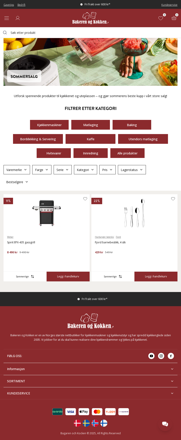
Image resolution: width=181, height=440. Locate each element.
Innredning (90, 153)
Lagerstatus (129, 170)
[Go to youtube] (151, 356)
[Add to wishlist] (85, 198)
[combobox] (90, 32)
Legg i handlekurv (68, 276)
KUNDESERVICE (18, 393)
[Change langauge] (77, 423)
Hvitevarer (53, 153)
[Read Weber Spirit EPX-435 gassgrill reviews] (12, 259)
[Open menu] (6, 18)
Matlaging (90, 125)
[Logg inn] (17, 18)
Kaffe (90, 139)
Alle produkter (127, 153)
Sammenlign (22, 276)
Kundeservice (169, 5)
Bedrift (21, 5)
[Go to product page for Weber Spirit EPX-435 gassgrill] (47, 213)
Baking (132, 125)
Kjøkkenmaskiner (49, 125)
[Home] (90, 18)
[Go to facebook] (171, 356)
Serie (60, 170)
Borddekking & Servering (38, 139)
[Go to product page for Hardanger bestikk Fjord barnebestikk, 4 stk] (134, 213)
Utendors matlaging (143, 139)
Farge (39, 170)
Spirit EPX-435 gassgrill (21, 242)
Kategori (83, 170)
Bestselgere (14, 182)
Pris (104, 170)
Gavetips (9, 5)
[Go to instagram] (161, 356)
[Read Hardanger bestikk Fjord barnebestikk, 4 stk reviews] (100, 259)
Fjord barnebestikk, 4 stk (110, 242)
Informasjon (16, 369)
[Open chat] (165, 424)
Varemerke (14, 170)
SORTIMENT (16, 381)
